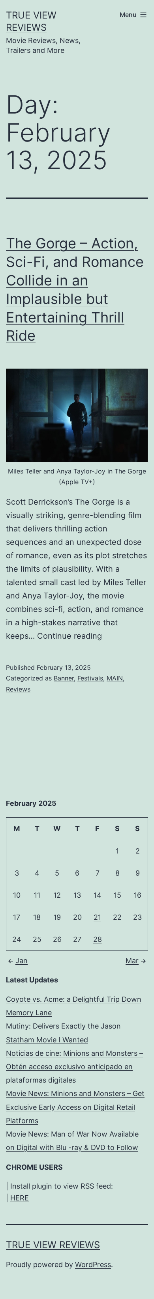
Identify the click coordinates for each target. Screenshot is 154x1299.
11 (37, 895)
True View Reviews (53, 1245)
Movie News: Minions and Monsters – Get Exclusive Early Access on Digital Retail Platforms (75, 1106)
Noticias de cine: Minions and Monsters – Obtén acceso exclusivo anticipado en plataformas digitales (74, 1066)
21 (97, 917)
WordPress (93, 1264)
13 (77, 895)
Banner (64, 678)
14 (97, 895)
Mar (132, 960)
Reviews (18, 689)
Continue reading (69, 636)
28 (97, 939)
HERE (19, 1198)
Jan (21, 960)
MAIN (115, 678)
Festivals (90, 678)
